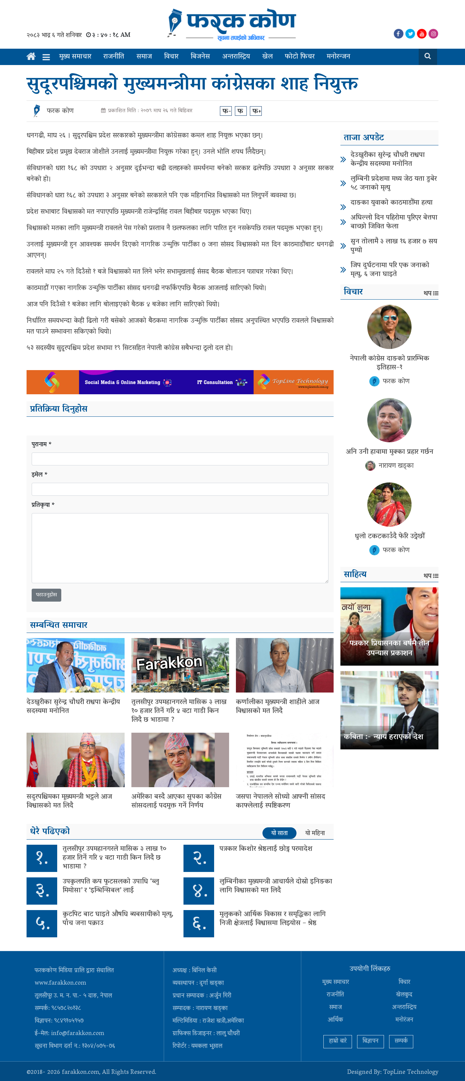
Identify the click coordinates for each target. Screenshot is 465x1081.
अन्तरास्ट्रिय (236, 56)
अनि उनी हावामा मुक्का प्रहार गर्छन (389, 452)
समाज (144, 56)
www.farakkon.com (60, 983)
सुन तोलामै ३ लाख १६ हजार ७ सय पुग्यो (394, 246)
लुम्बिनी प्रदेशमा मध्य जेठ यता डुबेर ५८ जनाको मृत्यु (394, 183)
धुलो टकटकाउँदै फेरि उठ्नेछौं (389, 536)
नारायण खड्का (396, 466)
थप (427, 293)
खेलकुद (404, 995)
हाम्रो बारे (338, 1041)
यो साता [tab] (279, 833)
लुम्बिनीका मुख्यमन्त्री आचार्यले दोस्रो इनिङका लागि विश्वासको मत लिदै (276, 886)
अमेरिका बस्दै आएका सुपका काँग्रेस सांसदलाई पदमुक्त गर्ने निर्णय (176, 801)
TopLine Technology (410, 1073)
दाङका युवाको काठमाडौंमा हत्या (392, 202)
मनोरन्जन (338, 56)
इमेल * (40, 475)
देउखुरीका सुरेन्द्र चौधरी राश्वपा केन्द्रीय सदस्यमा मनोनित (73, 707)
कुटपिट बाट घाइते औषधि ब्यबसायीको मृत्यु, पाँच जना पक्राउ (118, 919)
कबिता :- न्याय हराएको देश (383, 737)
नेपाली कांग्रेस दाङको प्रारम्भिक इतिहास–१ (389, 363)
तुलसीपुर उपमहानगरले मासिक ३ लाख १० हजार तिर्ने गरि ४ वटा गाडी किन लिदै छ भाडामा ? (179, 711)
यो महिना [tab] (315, 833)
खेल (267, 56)
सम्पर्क (401, 1041)
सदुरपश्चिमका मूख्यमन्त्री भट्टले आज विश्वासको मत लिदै (69, 801)
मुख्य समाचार (75, 56)
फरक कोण (60, 111)
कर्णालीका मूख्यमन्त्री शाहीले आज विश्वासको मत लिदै (277, 707)
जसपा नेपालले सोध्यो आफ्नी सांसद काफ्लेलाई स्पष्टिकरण (280, 801)
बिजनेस (200, 56)
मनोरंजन (404, 1020)
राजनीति (113, 56)
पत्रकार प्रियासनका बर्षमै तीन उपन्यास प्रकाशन (389, 649)
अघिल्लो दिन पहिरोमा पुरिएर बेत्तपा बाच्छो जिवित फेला (394, 222)
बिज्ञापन (371, 1041)
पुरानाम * (42, 445)
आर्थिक (335, 1020)
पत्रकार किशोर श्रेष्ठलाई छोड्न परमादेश (266, 849)
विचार (171, 56)
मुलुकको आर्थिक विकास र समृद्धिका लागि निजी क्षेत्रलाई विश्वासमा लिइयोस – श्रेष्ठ (273, 919)
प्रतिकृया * (43, 505)
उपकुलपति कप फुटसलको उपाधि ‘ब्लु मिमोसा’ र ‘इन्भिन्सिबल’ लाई (111, 886)
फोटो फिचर (300, 56)
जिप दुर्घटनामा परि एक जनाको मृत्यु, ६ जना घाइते (390, 270)
